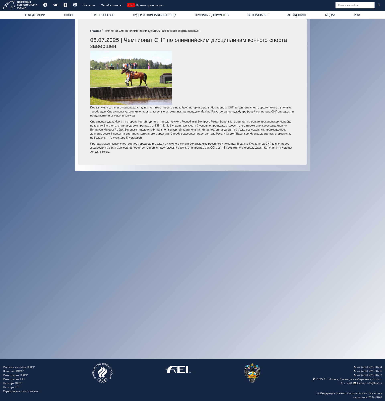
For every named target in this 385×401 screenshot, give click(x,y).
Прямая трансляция (145, 5)
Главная (95, 30)
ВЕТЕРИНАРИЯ (258, 15)
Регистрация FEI (14, 379)
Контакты (89, 5)
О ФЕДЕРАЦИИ (35, 15)
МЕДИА (330, 15)
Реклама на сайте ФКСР (19, 367)
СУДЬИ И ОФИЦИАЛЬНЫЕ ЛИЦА (154, 15)
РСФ (357, 15)
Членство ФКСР (13, 371)
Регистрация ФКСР (15, 375)
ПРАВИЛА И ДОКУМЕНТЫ (212, 15)
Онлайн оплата (111, 5)
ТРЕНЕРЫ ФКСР (103, 15)
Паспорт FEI (11, 387)
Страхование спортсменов (20, 391)
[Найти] (378, 5)
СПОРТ (69, 15)
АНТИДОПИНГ (297, 15)
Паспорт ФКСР (12, 383)
